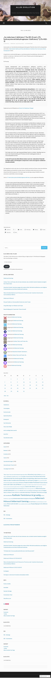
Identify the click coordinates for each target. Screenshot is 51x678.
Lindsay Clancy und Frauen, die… (21, 341)
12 (36, 382)
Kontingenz (6, 571)
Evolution (6, 454)
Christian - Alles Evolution (17, 43)
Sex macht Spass (32, 501)
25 (30, 388)
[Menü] (4, 23)
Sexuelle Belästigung (39, 501)
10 (23, 382)
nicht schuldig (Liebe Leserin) (10, 430)
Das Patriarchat (7, 423)
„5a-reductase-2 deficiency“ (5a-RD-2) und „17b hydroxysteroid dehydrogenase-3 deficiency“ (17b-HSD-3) (25, 39)
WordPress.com (7, 598)
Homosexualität (6, 488)
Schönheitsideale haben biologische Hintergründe (24, 498)
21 (5, 388)
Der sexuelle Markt (41, 480)
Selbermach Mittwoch (9, 298)
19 (36, 385)
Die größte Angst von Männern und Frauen (13, 305)
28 (5, 391)
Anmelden (6, 587)
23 (17, 388)
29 (11, 391)
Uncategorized (7, 468)
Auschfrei (6, 434)
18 (30, 385)
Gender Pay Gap (39, 486)
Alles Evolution (25, 7)
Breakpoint (6, 419)
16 (17, 385)
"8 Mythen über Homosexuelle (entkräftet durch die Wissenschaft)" (19, 551)
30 (17, 391)
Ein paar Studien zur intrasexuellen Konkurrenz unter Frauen (17, 302)
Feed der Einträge (8, 591)
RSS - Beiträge (7, 514)
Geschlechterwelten (8, 437)
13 (42, 382)
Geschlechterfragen (8, 461)
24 (23, 388)
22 (11, 388)
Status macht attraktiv (12, 503)
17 (23, 385)
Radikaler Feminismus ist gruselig (26, 495)
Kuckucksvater (7, 412)
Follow (6, 266)
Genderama (6, 404)
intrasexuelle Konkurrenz (14, 488)
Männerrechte (17, 490)
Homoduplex (7, 408)
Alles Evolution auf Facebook (12, 524)
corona (16, 476)
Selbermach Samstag (8, 278)
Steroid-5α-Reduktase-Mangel (26, 108)
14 (5, 385)
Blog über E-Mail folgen (10, 253)
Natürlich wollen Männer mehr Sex (35, 490)
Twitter (5, 614)
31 (23, 391)
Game (5, 457)
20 (42, 385)
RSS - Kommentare (8, 518)
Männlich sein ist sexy (24, 490)
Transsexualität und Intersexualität (24, 503)
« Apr (5, 395)
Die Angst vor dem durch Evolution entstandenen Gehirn (16, 574)
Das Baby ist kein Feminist (27, 476)
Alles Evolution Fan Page (9, 615)
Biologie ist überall (11, 476)
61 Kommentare (29, 43)
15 (11, 385)
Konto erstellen (7, 583)
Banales (5, 450)
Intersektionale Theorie (9, 465)
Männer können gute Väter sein (30, 488)
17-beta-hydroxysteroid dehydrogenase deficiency (18, 177)
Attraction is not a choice (34, 474)
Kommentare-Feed (8, 594)
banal (5, 446)
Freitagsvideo (22, 486)
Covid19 (19, 476)
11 (30, 382)
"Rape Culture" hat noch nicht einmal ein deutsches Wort (16, 474)
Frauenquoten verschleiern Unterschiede (29, 484)
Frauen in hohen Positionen (31, 482)
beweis (9, 330)
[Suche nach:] (25, 247)
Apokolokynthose (8, 415)
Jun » (8, 395)
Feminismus (21, 482)
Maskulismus (21, 488)
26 (36, 388)
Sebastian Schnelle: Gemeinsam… (20, 351)
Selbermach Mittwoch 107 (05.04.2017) (13, 558)
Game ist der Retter (30, 486)
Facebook (6, 612)
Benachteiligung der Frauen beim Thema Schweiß (15, 309)
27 (42, 388)
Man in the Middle (8, 426)
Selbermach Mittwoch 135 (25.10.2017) (13, 567)
